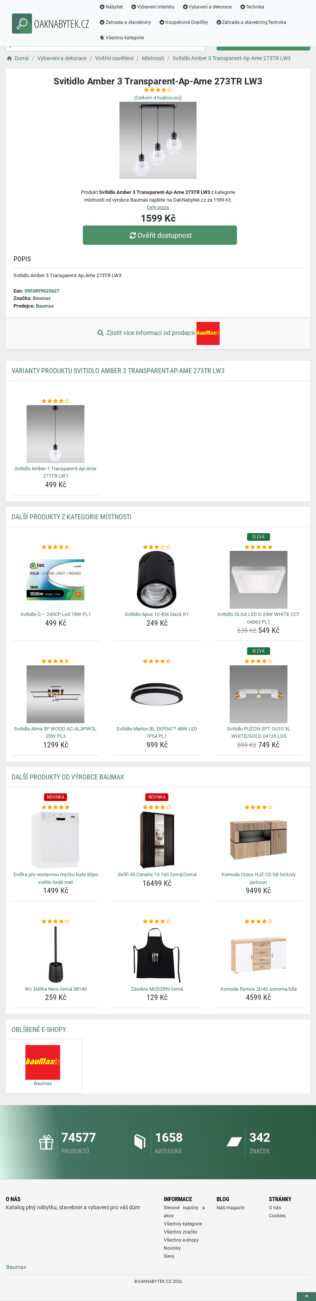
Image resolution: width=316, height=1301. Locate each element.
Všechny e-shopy (181, 1240)
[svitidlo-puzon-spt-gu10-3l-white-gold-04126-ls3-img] (258, 694)
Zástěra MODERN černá (157, 989)
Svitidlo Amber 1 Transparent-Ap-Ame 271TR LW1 (55, 472)
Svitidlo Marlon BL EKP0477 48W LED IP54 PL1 (156, 732)
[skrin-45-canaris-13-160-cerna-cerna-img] (156, 840)
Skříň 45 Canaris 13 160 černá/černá (157, 874)
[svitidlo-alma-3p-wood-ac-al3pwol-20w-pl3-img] (55, 694)
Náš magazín (231, 1207)
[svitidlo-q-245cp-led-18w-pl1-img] (55, 580)
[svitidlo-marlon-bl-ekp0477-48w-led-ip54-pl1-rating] (156, 661)
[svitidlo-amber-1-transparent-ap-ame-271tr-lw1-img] (55, 434)
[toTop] (306, 1296)
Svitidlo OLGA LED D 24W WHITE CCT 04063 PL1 (258, 618)
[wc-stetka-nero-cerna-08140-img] (55, 954)
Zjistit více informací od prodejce (151, 333)
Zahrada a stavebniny (128, 22)
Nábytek (114, 7)
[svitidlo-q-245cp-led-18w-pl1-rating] (55, 547)
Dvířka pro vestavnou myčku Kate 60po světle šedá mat (55, 878)
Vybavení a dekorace (210, 7)
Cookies (277, 1216)
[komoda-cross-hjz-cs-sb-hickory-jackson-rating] (258, 807)
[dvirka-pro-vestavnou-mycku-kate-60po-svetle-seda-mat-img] (55, 840)
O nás (275, 1207)
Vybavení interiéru (156, 7)
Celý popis (158, 207)
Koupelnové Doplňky (186, 22)
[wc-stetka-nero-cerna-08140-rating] (55, 922)
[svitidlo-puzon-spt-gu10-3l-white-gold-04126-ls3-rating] (258, 661)
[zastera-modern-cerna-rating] (156, 922)
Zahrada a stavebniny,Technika (254, 22)
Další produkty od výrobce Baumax (68, 777)
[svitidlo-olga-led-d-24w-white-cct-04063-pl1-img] (258, 580)
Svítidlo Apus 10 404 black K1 (157, 614)
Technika (255, 7)
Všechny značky (180, 1232)
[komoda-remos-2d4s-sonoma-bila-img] (258, 954)
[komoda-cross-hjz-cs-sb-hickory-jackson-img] (258, 840)
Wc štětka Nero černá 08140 (56, 989)
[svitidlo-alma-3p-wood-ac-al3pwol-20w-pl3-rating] (55, 661)
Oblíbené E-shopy (39, 1029)
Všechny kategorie (125, 37)
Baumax (42, 298)
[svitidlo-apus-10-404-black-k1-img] (156, 580)
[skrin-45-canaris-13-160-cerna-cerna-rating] (156, 807)
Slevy (169, 1256)
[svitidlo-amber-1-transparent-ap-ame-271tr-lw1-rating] (55, 401)
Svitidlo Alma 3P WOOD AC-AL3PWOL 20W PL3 (55, 732)
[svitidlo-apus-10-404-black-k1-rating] (156, 547)
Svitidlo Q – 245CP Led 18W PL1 (55, 614)
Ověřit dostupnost (165, 235)
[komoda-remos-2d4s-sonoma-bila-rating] (258, 922)
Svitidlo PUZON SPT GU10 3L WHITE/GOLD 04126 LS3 (258, 732)
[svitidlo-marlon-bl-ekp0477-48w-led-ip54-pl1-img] (156, 694)
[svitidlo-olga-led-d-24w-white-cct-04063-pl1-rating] (258, 547)
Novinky (172, 1248)
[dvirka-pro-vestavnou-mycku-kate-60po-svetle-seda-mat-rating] (55, 807)
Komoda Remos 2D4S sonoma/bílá (258, 989)
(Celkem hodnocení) (158, 98)
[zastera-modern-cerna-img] (156, 954)
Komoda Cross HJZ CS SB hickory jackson (259, 878)
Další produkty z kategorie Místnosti (72, 517)
